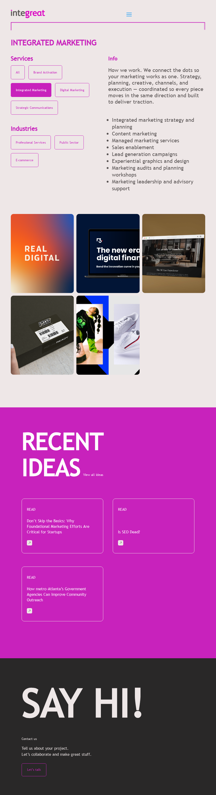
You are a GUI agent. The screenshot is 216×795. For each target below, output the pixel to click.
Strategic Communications (34, 107)
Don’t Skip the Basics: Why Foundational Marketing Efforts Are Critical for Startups (58, 526)
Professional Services (31, 142)
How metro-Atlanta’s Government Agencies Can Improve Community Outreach (56, 594)
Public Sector (69, 142)
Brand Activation (45, 72)
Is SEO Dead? (129, 531)
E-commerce (24, 160)
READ (31, 509)
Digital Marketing (72, 90)
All (18, 72)
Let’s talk (34, 769)
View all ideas (93, 474)
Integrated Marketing (31, 90)
